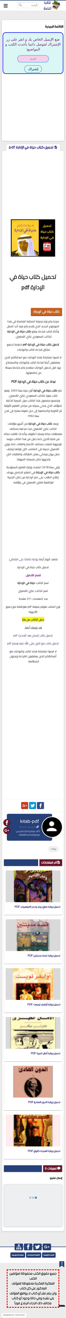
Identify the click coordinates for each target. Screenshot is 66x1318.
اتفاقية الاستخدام (33, 1255)
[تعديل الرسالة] (37, 827)
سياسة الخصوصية (18, 1255)
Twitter (32, 805)
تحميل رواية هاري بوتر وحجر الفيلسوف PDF (37, 907)
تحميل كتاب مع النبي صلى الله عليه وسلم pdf (33, 643)
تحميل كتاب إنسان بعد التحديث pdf (33, 635)
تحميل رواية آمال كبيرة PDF (45, 1053)
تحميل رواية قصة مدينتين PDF (44, 955)
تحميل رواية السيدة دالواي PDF (44, 1151)
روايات (53, 849)
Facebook (40, 805)
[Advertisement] (33, 107)
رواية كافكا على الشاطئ (23, 559)
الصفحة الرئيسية (48, 1255)
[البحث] (20, 5)
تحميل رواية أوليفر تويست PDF (43, 1004)
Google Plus (24, 805)
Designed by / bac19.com (14, 1315)
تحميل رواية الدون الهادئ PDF (44, 1102)
